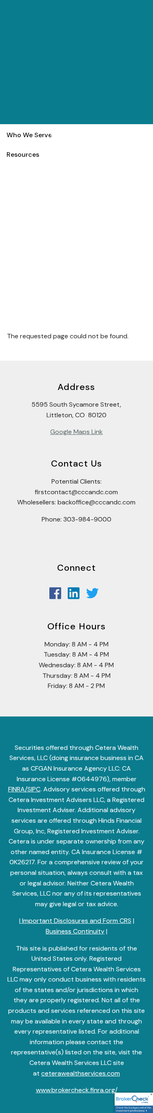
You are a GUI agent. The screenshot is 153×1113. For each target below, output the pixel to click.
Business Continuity (75, 931)
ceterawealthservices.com (80, 1073)
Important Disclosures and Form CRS (75, 920)
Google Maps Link (76, 431)
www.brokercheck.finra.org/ (77, 1090)
